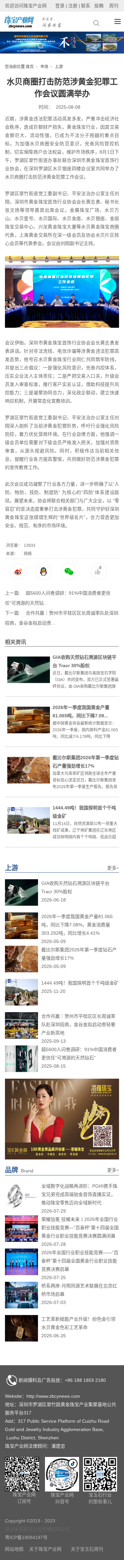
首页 (30, 66)
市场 (44, 66)
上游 (59, 66)
